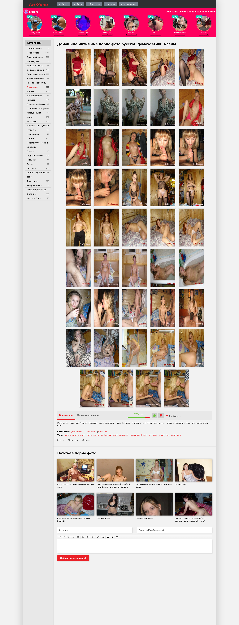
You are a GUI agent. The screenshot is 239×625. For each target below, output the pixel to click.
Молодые (32, 121)
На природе (33, 134)
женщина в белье (138, 435)
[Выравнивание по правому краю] (87, 537)
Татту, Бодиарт (34, 185)
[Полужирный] (60, 537)
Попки (30, 138)
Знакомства (130, 4)
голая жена (164, 435)
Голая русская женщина (116, 435)
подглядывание (35, 155)
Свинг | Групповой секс (36, 174)
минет (30, 117)
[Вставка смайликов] (92, 537)
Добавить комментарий (73, 558)
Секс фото (32, 168)
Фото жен (32, 194)
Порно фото (33, 53)
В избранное (175, 416)
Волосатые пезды (36, 74)
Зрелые (30, 91)
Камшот (31, 100)
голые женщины (95, 435)
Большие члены (35, 65)
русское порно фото (75, 435)
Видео (64, 4)
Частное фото (34, 198)
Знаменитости (34, 95)
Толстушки (32, 181)
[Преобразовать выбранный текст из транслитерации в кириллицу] (112, 537)
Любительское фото (37, 108)
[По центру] (82, 537)
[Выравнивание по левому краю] (78, 537)
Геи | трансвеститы (36, 83)
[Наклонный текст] (64, 537)
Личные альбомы (36, 104)
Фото (79, 4)
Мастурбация (34, 113)
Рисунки (31, 160)
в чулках (153, 435)
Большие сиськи (36, 70)
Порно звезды (34, 48)
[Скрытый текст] (103, 537)
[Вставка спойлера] (117, 537)
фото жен (176, 435)
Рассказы (95, 4)
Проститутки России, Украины (38, 145)
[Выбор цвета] (98, 537)
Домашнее (32, 87)
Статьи (111, 4)
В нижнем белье (35, 78)
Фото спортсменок (36, 189)
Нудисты (31, 130)
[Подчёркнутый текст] (68, 537)
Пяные (30, 151)
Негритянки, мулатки (38, 125)
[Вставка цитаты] (107, 537)
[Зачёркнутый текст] (73, 537)
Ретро (30, 164)
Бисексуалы (33, 61)
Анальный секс (35, 57)
